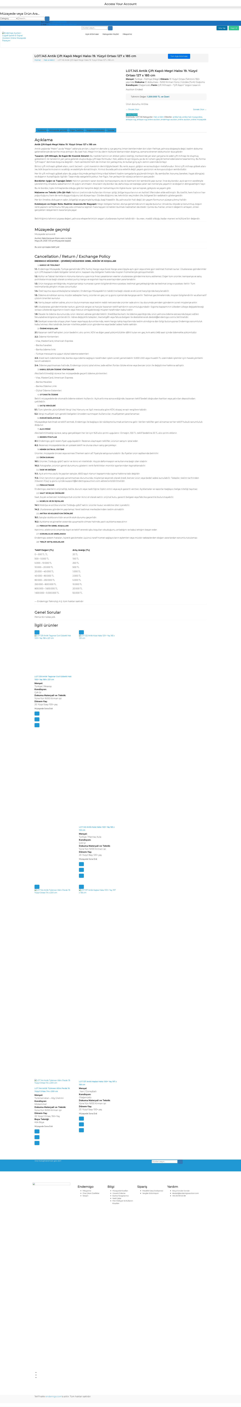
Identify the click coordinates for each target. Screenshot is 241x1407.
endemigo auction (169, 119)
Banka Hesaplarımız (120, 1196)
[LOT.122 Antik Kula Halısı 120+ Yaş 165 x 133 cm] (98, 728)
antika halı (177, 117)
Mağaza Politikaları (96, 130)
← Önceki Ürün (132, 109)
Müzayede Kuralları (120, 1191)
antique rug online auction (148, 119)
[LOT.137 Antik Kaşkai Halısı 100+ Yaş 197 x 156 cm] (98, 983)
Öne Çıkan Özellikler (91, 1193)
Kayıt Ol (234, 28)
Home (37, 60)
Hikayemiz (127, 34)
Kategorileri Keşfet (111, 34)
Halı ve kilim (49, 60)
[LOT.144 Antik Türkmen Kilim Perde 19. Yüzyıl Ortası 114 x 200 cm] (53, 986)
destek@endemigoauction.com (185, 1193)
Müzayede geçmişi (58, 130)
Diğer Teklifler (77, 130)
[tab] (42, 130)
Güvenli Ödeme (118, 1193)
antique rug (131, 119)
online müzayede (198, 119)
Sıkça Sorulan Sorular (181, 1191)
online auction (184, 119)
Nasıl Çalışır (116, 1198)
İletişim (85, 1196)
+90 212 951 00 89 (179, 1196)
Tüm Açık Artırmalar (179, 56)
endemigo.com (54, 1396)
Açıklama (42, 130)
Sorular (111, 130)
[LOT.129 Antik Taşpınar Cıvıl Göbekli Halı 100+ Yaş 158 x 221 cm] (53, 653)
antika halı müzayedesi (192, 117)
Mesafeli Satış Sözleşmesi (152, 1191)
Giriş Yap (222, 28)
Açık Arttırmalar (92, 34)
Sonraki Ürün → (199, 109)
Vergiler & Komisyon (150, 1193)
